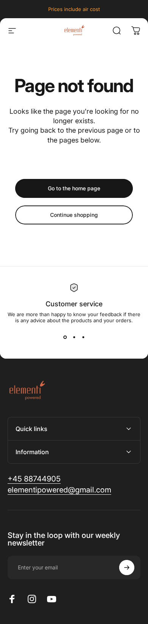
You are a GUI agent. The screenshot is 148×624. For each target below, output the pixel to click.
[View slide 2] (74, 337)
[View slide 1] (64, 337)
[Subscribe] (126, 567)
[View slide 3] (83, 337)
